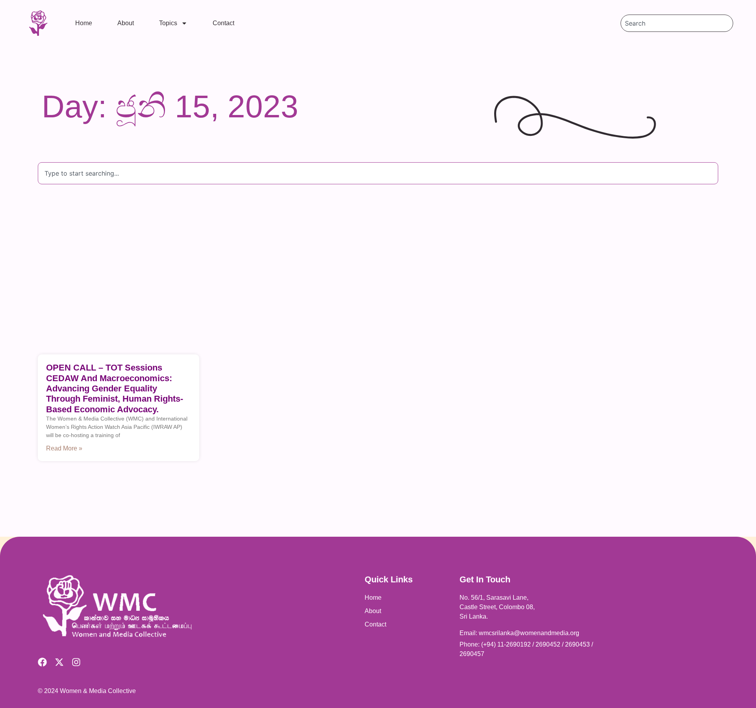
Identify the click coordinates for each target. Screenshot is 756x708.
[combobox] (677, 23)
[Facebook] (42, 662)
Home (83, 23)
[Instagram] (76, 662)
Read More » (64, 448)
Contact (223, 23)
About (125, 23)
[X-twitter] (59, 662)
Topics (168, 23)
